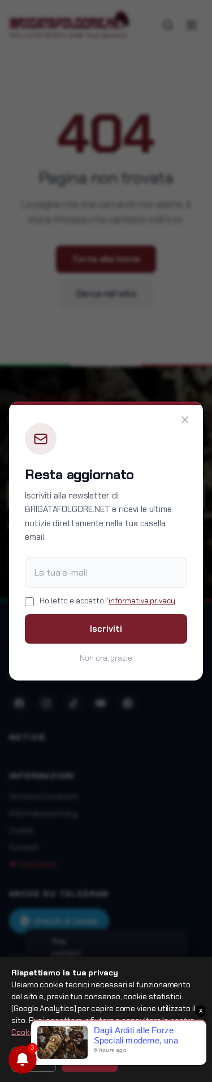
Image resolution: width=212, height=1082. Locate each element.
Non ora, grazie (106, 658)
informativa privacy (142, 601)
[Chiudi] (185, 420)
